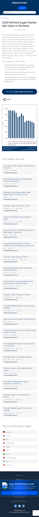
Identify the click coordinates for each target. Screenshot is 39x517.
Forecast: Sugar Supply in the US (15, 257)
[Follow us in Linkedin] (23, 506)
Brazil (7, 454)
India (7, 461)
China (8, 450)
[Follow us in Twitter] (19, 506)
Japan (8, 447)
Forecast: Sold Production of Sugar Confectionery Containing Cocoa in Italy (18, 244)
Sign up (22, 8)
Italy (7, 439)
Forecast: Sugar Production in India (16, 295)
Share (8, 99)
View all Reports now (19, 493)
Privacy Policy (19, 497)
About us (19, 479)
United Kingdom (11, 458)
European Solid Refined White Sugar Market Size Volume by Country (16, 193)
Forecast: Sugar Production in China (16, 206)
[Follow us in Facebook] (15, 506)
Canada (8, 465)
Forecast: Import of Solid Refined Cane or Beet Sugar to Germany (19, 231)
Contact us (19, 475)
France (8, 436)
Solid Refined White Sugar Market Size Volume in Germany (17, 180)
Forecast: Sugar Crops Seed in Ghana (17, 357)
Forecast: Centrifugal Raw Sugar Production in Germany (15, 382)
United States (10, 443)
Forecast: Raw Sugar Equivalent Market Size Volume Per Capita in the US (18, 282)
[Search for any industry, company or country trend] (5, 12)
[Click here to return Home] (19, 2)
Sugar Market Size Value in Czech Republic (19, 319)
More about (19, 92)
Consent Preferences (19, 501)
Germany (9, 432)
